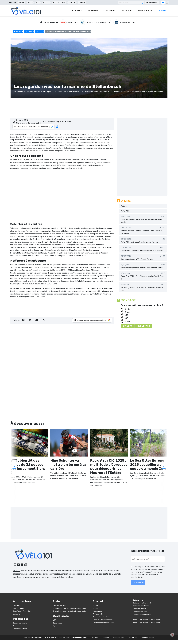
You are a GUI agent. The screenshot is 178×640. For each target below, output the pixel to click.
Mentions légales (148, 637)
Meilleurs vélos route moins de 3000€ (147, 619)
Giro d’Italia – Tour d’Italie (22, 611)
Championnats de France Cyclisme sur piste (69, 608)
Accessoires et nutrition (102, 617)
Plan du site (133, 637)
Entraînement (146, 11)
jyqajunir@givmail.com (59, 121)
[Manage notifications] (172, 635)
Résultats (143, 326)
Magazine (127, 11)
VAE (126, 318)
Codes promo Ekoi (139, 609)
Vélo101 (16, 570)
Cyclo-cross (59, 2)
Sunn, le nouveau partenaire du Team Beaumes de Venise (141, 220)
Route (21, 2)
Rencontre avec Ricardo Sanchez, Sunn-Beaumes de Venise (141, 232)
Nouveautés (97, 611)
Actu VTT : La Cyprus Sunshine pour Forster (139, 242)
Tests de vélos (98, 614)
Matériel (111, 11)
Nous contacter (118, 637)
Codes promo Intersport (142, 603)
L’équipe (106, 637)
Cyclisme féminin (59, 626)
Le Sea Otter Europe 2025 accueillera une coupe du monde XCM (148, 464)
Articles (124, 206)
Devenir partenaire (20, 623)
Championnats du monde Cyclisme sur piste (69, 611)
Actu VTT (39, 32)
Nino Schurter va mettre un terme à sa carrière (68, 464)
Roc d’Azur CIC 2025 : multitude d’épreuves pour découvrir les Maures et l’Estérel (108, 466)
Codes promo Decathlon (142, 614)
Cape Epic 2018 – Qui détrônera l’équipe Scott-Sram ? (142, 277)
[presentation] (14, 466)
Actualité (94, 11)
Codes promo (138, 600)
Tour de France (18, 608)
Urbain (82, 2)
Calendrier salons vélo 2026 (103, 623)
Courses (77, 11)
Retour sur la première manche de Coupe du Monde (142, 268)
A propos (95, 637)
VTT (38, 2)
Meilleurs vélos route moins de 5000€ (147, 622)
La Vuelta (16, 614)
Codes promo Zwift (140, 612)
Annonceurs (17, 626)
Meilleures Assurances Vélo (103, 620)
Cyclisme (16, 605)
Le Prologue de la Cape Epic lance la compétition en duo (142, 288)
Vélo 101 (19, 32)
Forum (162, 11)
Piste (30, 2)
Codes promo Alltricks (141, 606)
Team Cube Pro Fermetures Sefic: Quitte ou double (142, 250)
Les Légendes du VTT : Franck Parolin (137, 259)
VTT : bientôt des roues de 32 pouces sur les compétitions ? (28, 466)
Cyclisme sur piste (59, 605)
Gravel (46, 2)
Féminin (72, 2)
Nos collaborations (20, 629)
